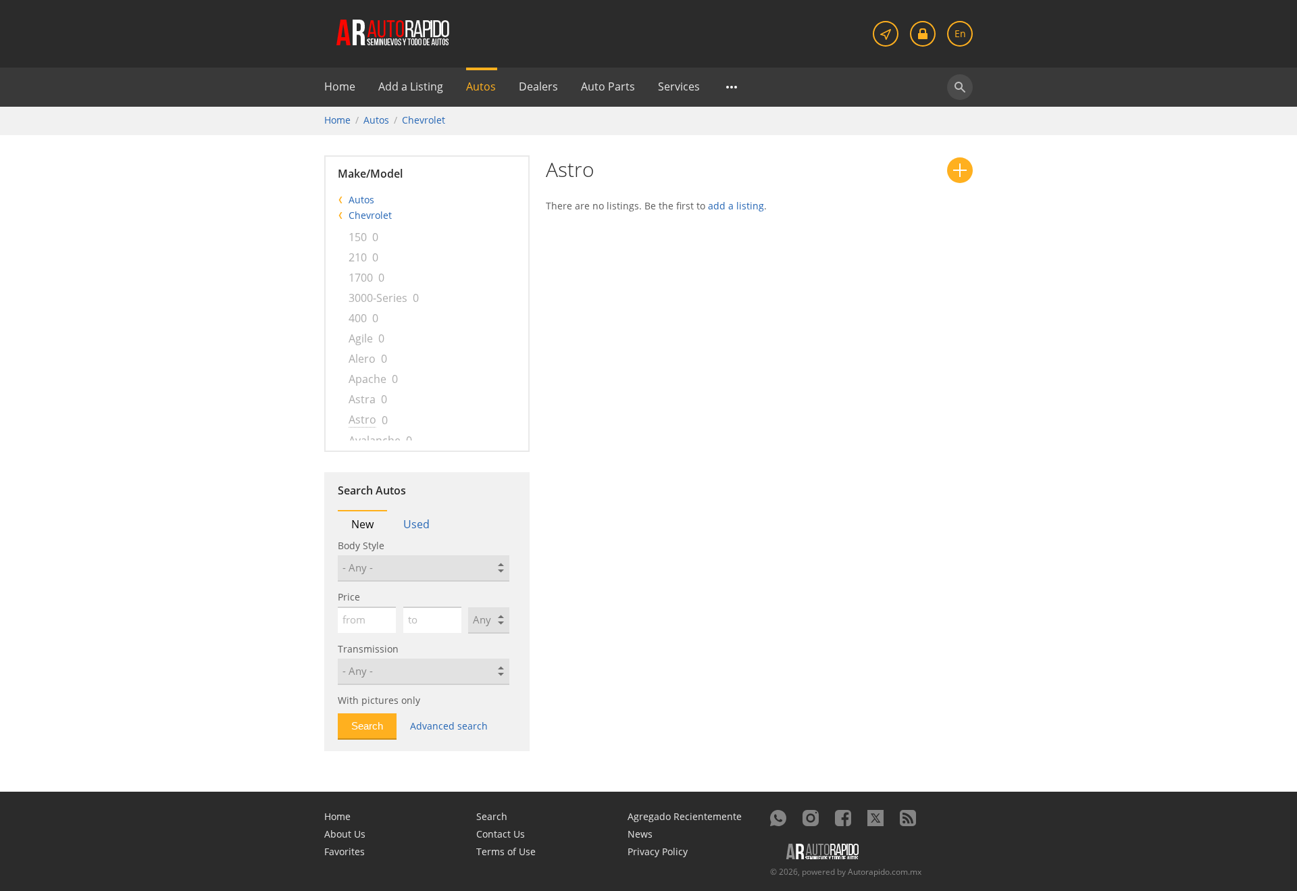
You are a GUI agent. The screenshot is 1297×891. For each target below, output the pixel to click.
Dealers (538, 86)
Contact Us (500, 834)
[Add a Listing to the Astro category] (960, 170)
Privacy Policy (658, 851)
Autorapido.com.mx (884, 871)
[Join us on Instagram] (811, 818)
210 (358, 257)
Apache (367, 379)
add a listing (736, 205)
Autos (481, 86)
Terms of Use (506, 851)
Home (339, 86)
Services (679, 86)
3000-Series (378, 297)
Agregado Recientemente (685, 816)
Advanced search (449, 725)
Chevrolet (423, 119)
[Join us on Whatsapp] (778, 818)
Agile (361, 338)
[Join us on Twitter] (875, 818)
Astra (362, 399)
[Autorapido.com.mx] (391, 31)
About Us (344, 834)
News (640, 834)
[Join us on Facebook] (843, 818)
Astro (362, 419)
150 (358, 237)
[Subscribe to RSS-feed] (908, 818)
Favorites (344, 851)
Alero (362, 358)
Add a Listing (410, 86)
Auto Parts (608, 86)
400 (358, 318)
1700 (361, 277)
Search (491, 816)
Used (416, 524)
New (362, 524)
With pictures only (379, 700)
